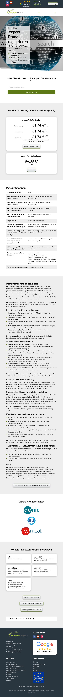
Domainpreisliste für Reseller (31, 610)
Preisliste (8, 680)
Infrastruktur (36, 666)
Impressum (12, 690)
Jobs (34, 668)
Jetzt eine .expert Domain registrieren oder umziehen (31, 485)
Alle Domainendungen (31, 597)
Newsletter (36, 670)
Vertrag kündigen (44, 690)
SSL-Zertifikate (10, 678)
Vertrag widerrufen (33, 690)
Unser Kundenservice (39, 664)
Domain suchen (31, 92)
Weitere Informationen (31, 147)
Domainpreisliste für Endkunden (31, 603)
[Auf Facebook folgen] (7, 2)
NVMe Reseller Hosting (12, 668)
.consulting (11, 454)
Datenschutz (19, 690)
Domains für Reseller (12, 676)
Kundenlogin (53, 4)
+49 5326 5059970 (16, 650)
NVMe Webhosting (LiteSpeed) (14, 666)
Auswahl (31, 170)
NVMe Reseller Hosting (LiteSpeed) (16, 670)
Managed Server (10, 662)
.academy (11, 458)
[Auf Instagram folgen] (7, 5)
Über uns (35, 662)
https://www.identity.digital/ (36, 221)
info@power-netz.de (15, 652)
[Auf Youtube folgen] (11, 2)
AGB (25, 690)
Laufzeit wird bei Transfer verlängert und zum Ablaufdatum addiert (36, 140)
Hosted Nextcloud (11, 672)
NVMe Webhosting (11, 664)
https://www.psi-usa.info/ (36, 267)
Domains (8, 674)
